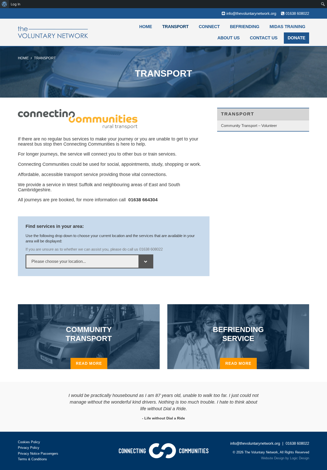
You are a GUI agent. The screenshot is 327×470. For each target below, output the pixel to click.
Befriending (244, 26)
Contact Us (263, 38)
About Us (228, 38)
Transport (175, 26)
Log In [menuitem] (15, 4)
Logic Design (299, 458)
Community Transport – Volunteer (249, 125)
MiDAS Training (287, 26)
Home (145, 26)
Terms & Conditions (32, 459)
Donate (296, 38)
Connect (209, 26)
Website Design (272, 458)
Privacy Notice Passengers (38, 453)
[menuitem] (4, 4)
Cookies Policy (29, 442)
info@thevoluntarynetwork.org (251, 13)
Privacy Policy (28, 448)
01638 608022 (297, 13)
